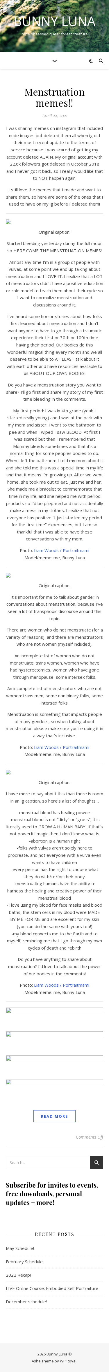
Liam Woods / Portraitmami (61, 550)
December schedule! (26, 1301)
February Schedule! (25, 1261)
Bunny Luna (54, 21)
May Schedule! (20, 1248)
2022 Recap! (18, 1275)
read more (54, 1116)
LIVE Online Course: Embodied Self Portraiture (52, 1288)
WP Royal (68, 1361)
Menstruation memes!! (54, 97)
